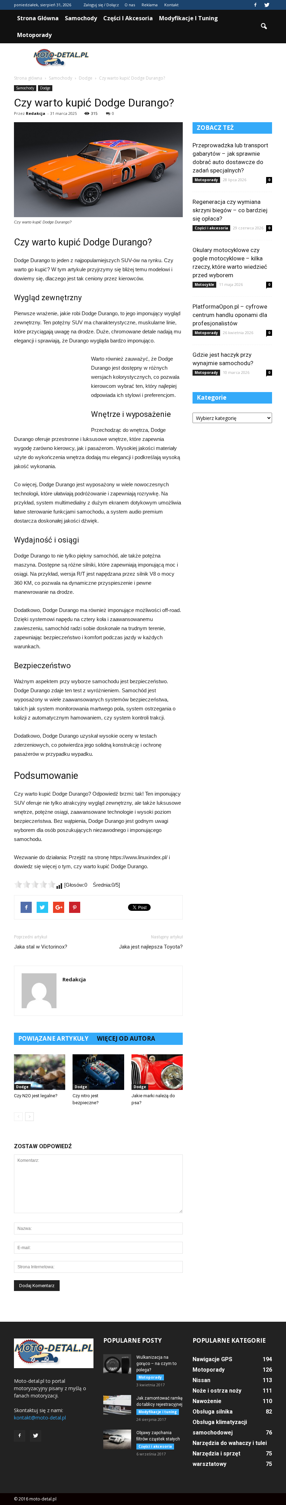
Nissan (201, 1380)
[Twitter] (267, 5)
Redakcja (35, 113)
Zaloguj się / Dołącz (101, 4)
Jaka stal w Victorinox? (40, 947)
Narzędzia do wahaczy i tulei (230, 1443)
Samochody (81, 18)
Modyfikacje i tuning (188, 18)
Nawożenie (207, 1401)
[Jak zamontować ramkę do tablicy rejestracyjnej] (117, 1405)
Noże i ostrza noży (217, 1390)
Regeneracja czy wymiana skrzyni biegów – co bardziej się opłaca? (230, 210)
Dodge (45, 88)
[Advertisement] (190, 58)
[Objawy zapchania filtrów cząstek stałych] (117, 1439)
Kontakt (171, 4)
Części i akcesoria (128, 18)
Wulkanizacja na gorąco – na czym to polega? (156, 1363)
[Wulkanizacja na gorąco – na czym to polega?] (117, 1364)
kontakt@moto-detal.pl (40, 1417)
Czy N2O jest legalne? (36, 1095)
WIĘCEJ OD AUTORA (126, 1038)
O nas (130, 4)
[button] (263, 26)
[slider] (35, 884)
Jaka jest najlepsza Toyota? (151, 947)
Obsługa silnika (213, 1411)
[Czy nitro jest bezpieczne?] (98, 1072)
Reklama (150, 4)
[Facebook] (255, 5)
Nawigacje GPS (212, 1359)
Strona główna (38, 18)
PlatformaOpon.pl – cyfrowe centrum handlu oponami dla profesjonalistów (230, 315)
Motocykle (204, 284)
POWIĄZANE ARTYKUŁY (53, 1038)
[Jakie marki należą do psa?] (157, 1072)
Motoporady (34, 35)
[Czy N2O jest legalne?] (39, 1072)
